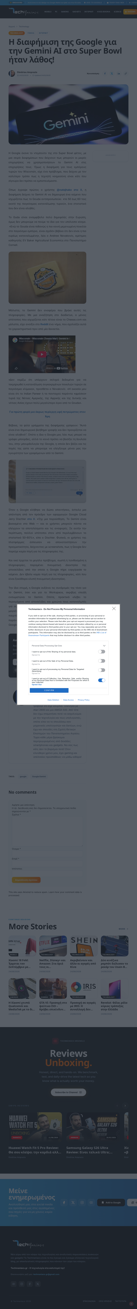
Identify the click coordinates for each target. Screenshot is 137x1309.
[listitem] (68, 645)
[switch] (101, 651)
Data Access (68, 700)
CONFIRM (49, 690)
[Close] (114, 609)
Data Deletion (53, 700)
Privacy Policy (84, 700)
